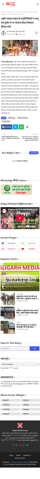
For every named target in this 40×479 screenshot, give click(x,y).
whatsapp (31, 243)
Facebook (8, 127)
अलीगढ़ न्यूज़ (11, 118)
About (18, 455)
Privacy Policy (20, 458)
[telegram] (27, 445)
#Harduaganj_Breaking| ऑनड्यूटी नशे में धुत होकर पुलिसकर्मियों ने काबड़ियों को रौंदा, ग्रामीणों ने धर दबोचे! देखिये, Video (27, 326)
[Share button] (27, 126)
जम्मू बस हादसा (11, 12)
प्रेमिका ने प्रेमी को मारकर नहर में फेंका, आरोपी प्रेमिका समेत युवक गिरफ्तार (27, 312)
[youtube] (20, 445)
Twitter (15, 126)
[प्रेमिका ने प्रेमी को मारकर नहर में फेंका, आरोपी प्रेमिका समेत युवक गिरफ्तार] (8, 313)
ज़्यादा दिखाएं (34, 153)
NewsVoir (6, 400)
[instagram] (23, 445)
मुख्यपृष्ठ (3, 12)
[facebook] (13, 445)
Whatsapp (21, 126)
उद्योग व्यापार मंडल (22, 118)
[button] (38, 4)
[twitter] (16, 445)
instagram (11, 249)
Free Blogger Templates (14, 464)
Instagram (6, 414)
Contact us (27, 455)
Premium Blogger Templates (19, 462)
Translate (15, 368)
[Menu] (3, 4)
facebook (11, 243)
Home (11, 455)
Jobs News (6, 409)
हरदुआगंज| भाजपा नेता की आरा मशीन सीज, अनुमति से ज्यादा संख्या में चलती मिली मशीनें (27, 297)
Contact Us (6, 405)
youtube (32, 249)
